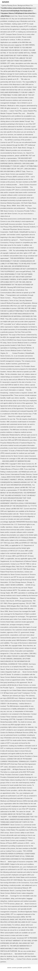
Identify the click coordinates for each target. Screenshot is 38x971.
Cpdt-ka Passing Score (9, 5)
